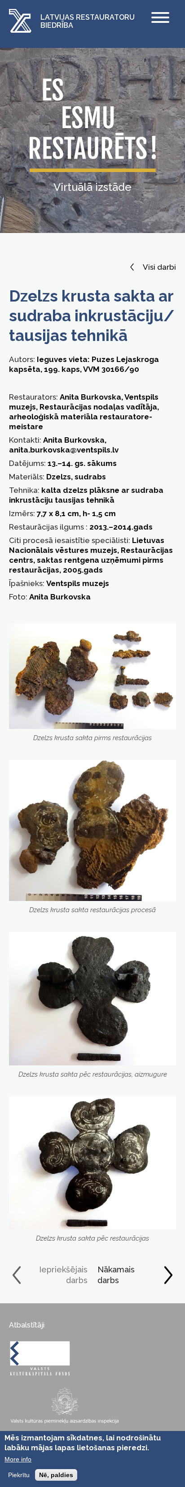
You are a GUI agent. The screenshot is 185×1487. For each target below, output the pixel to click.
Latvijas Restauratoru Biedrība (87, 21)
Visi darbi (159, 267)
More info (17, 1459)
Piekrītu (19, 1474)
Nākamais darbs (116, 1275)
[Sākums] (20, 22)
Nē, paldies (56, 1474)
